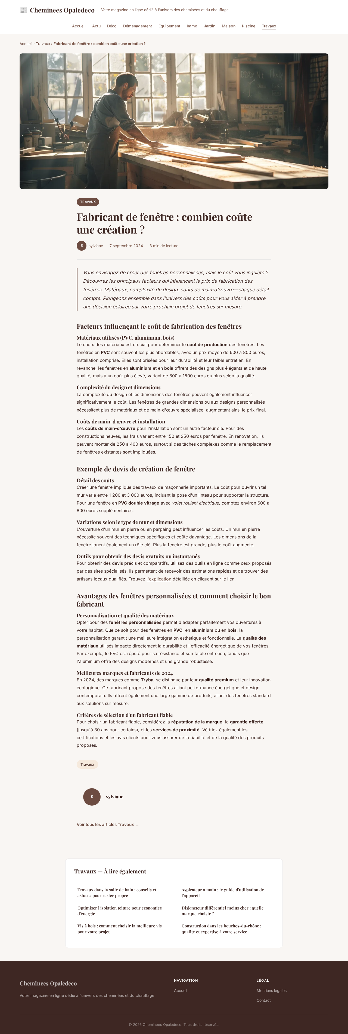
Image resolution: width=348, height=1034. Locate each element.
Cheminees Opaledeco (57, 9)
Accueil (79, 26)
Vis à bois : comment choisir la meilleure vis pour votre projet (119, 928)
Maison (228, 26)
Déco (112, 26)
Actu (96, 26)
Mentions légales (272, 990)
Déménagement (137, 26)
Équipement (169, 26)
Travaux (269, 26)
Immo (192, 26)
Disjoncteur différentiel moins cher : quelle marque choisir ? (223, 910)
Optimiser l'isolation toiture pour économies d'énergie (119, 910)
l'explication (159, 579)
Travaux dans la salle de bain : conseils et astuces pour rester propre (116, 892)
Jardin (209, 26)
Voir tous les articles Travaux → (108, 824)
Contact (264, 1000)
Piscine (248, 26)
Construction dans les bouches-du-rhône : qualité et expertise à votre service (221, 928)
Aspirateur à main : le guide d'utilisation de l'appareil (223, 892)
